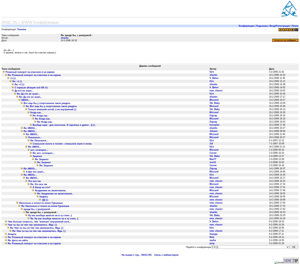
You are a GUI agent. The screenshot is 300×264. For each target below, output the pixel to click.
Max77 (213, 159)
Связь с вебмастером (166, 255)
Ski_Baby (215, 103)
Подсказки (262, 26)
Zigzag (213, 115)
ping (212, 243)
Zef (211, 143)
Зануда (213, 234)
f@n (212, 72)
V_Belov (214, 78)
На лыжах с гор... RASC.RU (137, 255)
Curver (213, 153)
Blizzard (214, 100)
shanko (65, 38)
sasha (213, 240)
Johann (214, 131)
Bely (212, 237)
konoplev (214, 125)
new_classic (216, 90)
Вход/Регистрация (280, 26)
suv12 (213, 162)
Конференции (246, 26)
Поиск (295, 26)
